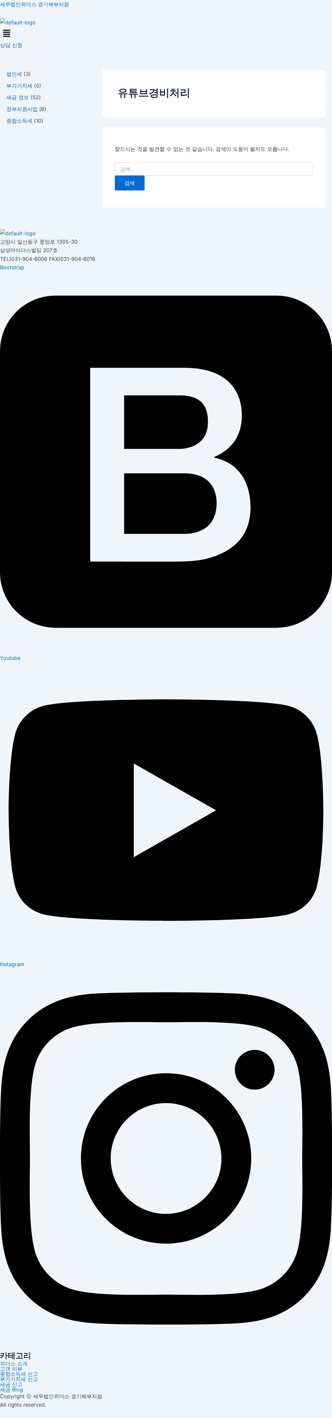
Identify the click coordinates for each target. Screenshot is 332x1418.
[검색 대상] (214, 169)
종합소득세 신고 (19, 1373)
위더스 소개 (14, 1363)
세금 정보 (17, 97)
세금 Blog (11, 1389)
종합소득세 (19, 120)
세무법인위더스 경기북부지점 (34, 4)
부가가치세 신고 (19, 1379)
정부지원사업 (22, 109)
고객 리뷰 (11, 1368)
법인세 (14, 74)
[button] (166, 34)
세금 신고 (11, 1384)
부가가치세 (19, 85)
